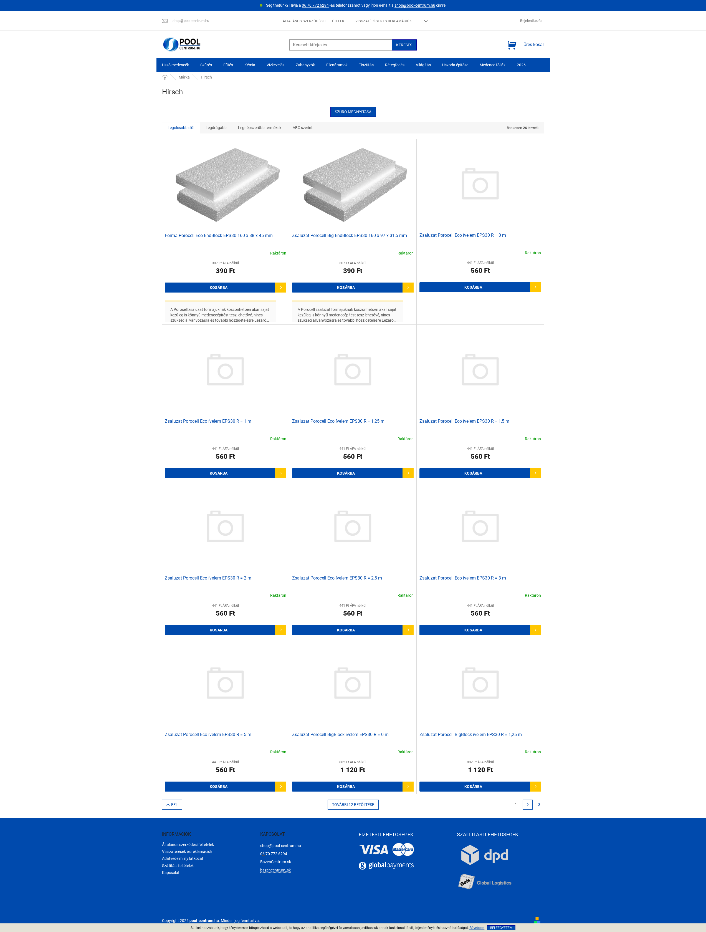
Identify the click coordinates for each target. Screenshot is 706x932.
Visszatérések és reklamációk (383, 21)
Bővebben (476, 928)
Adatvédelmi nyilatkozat (182, 858)
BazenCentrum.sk (275, 862)
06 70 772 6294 (315, 5)
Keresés (404, 45)
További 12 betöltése (353, 804)
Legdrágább (216, 127)
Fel (174, 804)
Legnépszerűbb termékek (259, 127)
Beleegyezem (501, 928)
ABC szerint (303, 127)
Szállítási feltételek (178, 865)
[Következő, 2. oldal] (528, 805)
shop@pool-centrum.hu (414, 5)
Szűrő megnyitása (353, 112)
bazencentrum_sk (275, 870)
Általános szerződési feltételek (313, 21)
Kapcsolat (170, 872)
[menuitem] (175, 65)
